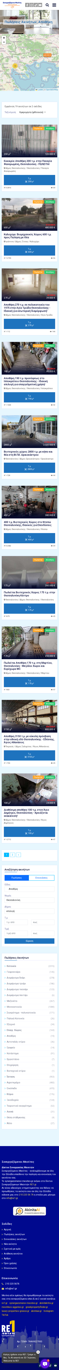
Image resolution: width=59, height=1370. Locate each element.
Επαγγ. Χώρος (30, 1030)
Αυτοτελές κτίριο (30, 1041)
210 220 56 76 (26, 1194)
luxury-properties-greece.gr (15, 1311)
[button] (15, 66)
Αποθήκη (30, 1036)
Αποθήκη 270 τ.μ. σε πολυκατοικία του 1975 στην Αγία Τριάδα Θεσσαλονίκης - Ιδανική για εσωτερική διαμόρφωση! (27, 307)
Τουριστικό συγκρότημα (30, 1105)
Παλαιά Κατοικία (30, 1018)
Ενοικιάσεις (41, 877)
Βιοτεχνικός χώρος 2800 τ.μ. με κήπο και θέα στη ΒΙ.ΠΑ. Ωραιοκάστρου (28, 453)
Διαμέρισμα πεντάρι (30, 995)
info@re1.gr (12, 1198)
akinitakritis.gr (46, 1303)
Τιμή (7, 929)
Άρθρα (7, 1258)
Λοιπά (30, 1111)
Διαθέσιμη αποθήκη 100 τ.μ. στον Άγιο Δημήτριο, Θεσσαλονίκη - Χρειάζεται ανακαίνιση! (26, 812)
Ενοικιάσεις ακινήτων (15, 1239)
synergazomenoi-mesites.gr (23, 1303)
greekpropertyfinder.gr (37, 1307)
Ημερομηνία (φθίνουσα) (31, 112)
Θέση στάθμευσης (30, 1117)
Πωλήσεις (16, 877)
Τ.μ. (6, 917)
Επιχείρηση (30, 1065)
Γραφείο (30, 1047)
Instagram (49, 1311)
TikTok (5, 1315)
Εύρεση (29, 941)
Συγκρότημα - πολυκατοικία (30, 1012)
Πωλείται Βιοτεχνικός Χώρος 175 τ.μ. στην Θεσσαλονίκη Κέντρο (29, 594)
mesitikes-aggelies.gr (13, 1307)
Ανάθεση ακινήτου (13, 1253)
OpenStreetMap (52, 89)
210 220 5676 (12, 1283)
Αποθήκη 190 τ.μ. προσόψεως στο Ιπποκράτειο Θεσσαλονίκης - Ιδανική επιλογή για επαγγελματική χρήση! (26, 381)
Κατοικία (30, 966)
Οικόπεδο (30, 1088)
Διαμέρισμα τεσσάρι (30, 989)
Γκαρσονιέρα (30, 972)
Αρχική (7, 1229)
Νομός (8, 895)
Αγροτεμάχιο (30, 1082)
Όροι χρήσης (10, 1263)
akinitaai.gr (36, 1311)
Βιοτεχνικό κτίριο (30, 1071)
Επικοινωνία (10, 1268)
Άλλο (30, 1123)
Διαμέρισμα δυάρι (30, 977)
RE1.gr (33, 1184)
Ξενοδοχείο (30, 1100)
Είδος (7, 884)
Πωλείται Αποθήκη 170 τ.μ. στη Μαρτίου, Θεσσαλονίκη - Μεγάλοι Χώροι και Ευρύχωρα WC (28, 665)
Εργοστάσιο (30, 1059)
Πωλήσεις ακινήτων (14, 1234)
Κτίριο (30, 1094)
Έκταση (30, 1076)
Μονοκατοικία (30, 1006)
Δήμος (8, 906)
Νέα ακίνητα (10, 1244)
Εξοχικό (30, 1024)
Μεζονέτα (30, 1001)
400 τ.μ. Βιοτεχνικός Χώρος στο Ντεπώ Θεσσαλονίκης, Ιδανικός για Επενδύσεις (28, 524)
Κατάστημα (30, 1053)
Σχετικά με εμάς (12, 1248)
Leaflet (40, 89)
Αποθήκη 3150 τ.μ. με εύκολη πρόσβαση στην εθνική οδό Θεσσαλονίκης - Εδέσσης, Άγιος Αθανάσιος (29, 739)
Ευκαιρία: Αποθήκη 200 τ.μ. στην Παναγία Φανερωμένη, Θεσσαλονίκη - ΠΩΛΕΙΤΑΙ (28, 162)
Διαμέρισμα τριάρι (30, 983)
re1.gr (4, 1303)
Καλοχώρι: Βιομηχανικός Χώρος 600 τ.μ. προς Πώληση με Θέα (27, 236)
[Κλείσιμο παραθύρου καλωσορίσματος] (38, 1352)
